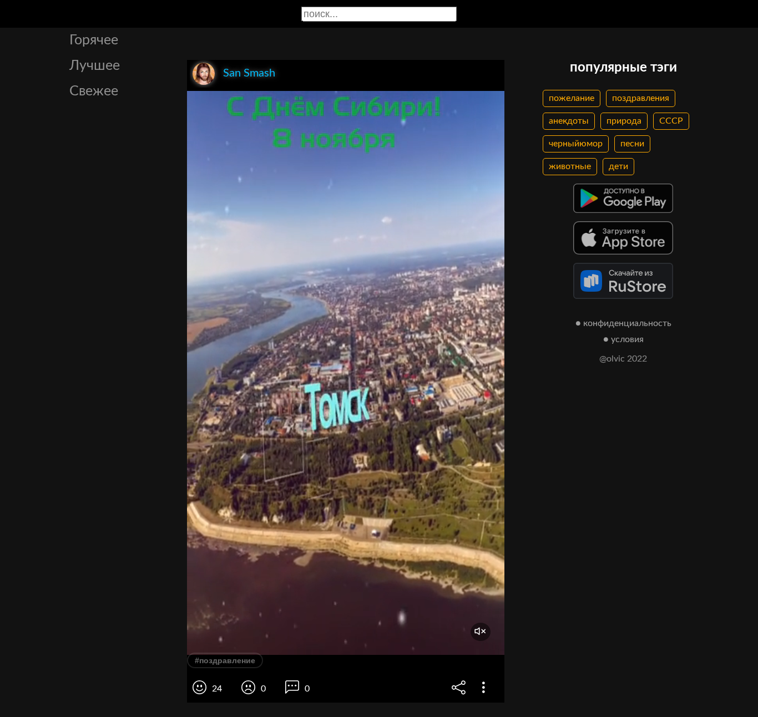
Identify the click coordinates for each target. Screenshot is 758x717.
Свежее (93, 91)
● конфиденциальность (623, 323)
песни (632, 143)
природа (624, 120)
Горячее (93, 40)
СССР (671, 120)
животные (570, 166)
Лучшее (94, 66)
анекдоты (569, 120)
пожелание (571, 98)
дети (618, 166)
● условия (623, 339)
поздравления (640, 98)
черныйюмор (576, 143)
